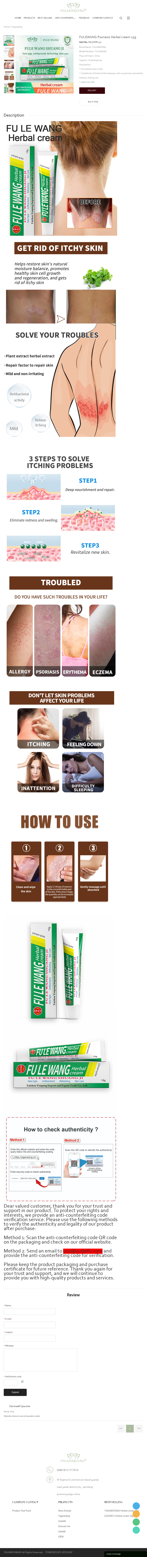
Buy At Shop (93, 102)
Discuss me (64, 1526)
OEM (60, 1536)
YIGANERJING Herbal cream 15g (121, 1511)
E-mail (7, 1319)
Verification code (12, 1377)
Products (29, 18)
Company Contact (102, 18)
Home (18, 18)
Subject (8, 1332)
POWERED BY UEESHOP (59, 1552)
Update (62, 1531)
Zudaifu (62, 1521)
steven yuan (136, 1514)
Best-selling (45, 18)
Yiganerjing (16, 27)
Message (9, 1346)
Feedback (84, 18)
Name (7, 1305)
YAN (136, 1506)
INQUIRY (92, 90)
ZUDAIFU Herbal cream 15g (118, 1516)
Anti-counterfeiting (65, 18)
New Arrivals (64, 1511)
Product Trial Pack (21, 1511)
